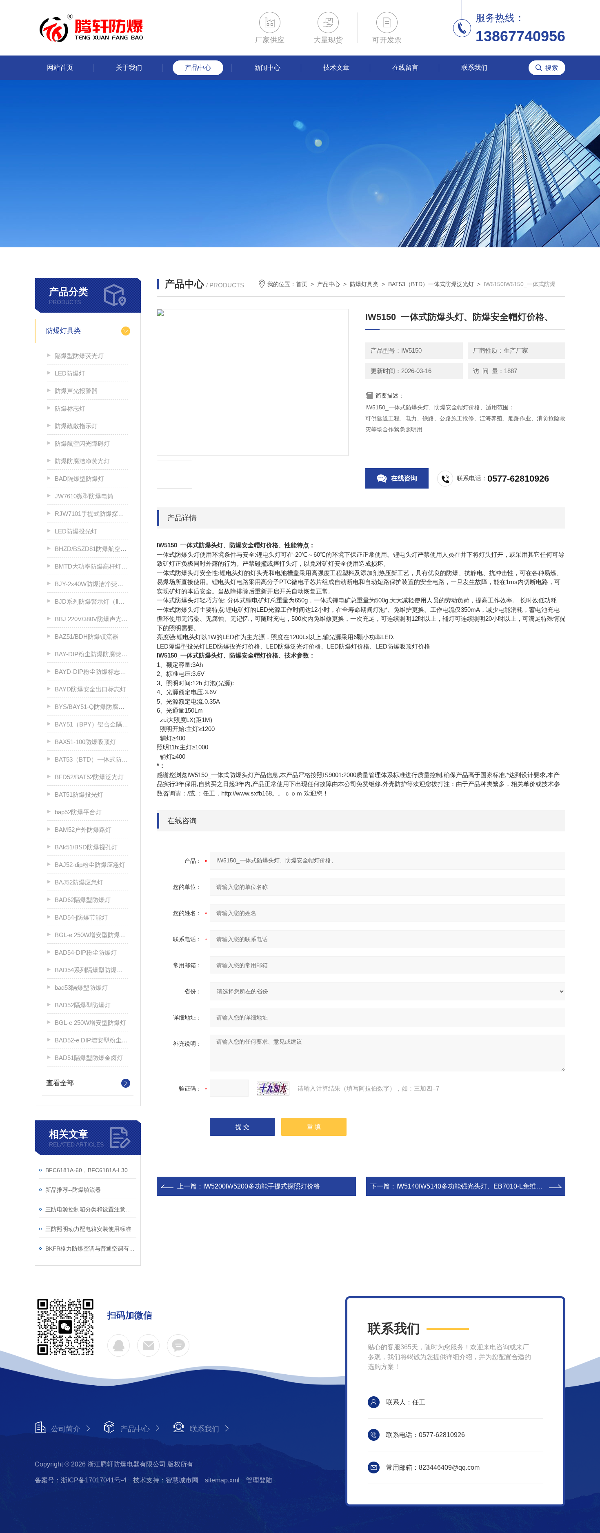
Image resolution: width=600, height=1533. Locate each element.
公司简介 (65, 1429)
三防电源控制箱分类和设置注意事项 (90, 1209)
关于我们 (129, 67)
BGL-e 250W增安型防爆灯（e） (91, 934)
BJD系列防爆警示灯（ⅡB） (91, 601)
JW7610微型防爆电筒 (84, 496)
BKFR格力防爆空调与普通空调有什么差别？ (90, 1248)
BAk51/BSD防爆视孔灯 (86, 847)
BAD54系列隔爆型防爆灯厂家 (91, 969)
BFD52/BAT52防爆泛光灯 (89, 776)
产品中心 (198, 67)
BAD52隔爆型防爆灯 (83, 1005)
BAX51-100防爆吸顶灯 (85, 741)
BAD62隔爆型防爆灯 (83, 899)
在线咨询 (404, 478)
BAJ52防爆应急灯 (79, 882)
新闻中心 (267, 67)
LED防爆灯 (70, 373)
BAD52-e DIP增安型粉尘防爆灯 (91, 1040)
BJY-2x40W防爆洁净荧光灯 (91, 583)
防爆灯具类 (63, 331)
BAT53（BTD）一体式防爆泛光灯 (91, 759)
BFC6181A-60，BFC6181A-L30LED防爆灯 (90, 1170)
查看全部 (60, 1083)
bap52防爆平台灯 (78, 812)
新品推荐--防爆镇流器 (73, 1189)
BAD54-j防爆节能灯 (81, 917)
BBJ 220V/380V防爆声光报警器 (91, 618)
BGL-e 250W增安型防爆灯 (90, 1022)
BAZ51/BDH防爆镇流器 (86, 636)
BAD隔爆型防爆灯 (79, 478)
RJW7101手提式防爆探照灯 (91, 513)
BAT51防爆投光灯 (79, 794)
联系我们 (474, 67)
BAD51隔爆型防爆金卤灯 (89, 1057)
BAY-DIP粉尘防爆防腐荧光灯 (91, 654)
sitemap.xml (222, 1480)
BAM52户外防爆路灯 (83, 829)
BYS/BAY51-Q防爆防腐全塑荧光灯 (91, 706)
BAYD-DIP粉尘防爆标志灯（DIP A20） (91, 671)
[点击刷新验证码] (273, 1088)
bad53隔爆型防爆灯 (81, 987)
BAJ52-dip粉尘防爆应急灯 (90, 864)
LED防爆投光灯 (76, 531)
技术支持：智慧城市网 (165, 1480)
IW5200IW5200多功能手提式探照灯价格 (261, 1186)
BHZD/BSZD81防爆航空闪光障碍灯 (91, 548)
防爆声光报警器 (76, 390)
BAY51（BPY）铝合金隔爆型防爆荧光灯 (91, 724)
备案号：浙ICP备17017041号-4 (81, 1480)
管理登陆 (259, 1480)
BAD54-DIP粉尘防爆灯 (86, 952)
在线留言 (405, 67)
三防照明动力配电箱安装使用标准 (88, 1229)
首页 (301, 284)
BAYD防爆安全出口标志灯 (90, 689)
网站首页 (60, 67)
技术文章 (336, 67)
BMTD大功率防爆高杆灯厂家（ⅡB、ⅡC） (91, 566)
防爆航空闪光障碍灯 (82, 443)
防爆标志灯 (70, 408)
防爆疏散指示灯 (76, 425)
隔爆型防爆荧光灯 (79, 355)
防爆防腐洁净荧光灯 (82, 461)
